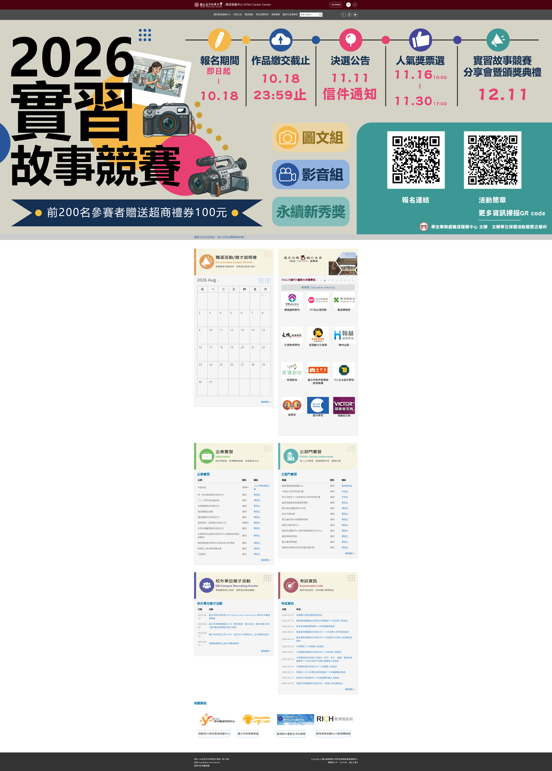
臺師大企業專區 (290, 14)
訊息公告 (237, 14)
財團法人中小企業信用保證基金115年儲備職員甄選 (320, 672)
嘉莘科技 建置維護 (201, 765)
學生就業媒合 (262, 14)
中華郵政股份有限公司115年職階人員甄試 (316, 666)
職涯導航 (249, 14)
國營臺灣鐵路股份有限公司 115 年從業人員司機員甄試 (322, 631)
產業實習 (275, 14)
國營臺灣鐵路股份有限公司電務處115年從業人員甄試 (322, 620)
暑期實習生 (347, 485)
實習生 (257, 494)
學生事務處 (336, 4)
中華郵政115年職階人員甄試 (310, 646)
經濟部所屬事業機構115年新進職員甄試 (315, 626)
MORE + (266, 402)
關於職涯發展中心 (222, 14)
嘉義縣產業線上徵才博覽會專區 (224, 643)
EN (355, 4)
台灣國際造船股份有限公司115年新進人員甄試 (318, 652)
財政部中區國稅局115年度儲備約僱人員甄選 (317, 677)
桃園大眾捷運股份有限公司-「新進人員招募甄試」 (320, 683)
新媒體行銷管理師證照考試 (309, 615)
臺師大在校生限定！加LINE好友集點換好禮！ (220, 237)
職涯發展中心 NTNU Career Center (248, 4)
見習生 (345, 491)
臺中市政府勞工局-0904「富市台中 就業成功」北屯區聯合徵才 (239, 634)
